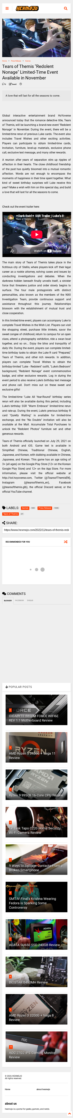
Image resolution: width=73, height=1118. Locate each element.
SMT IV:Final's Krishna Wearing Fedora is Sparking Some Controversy (32, 903)
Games (28, 61)
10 (11, 1047)
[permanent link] (21, 84)
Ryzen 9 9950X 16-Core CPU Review (36, 795)
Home (4, 61)
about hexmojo (43, 1089)
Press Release (16, 61)
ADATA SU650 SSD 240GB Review (34, 945)
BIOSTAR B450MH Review (28, 982)
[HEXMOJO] (27, 9)
